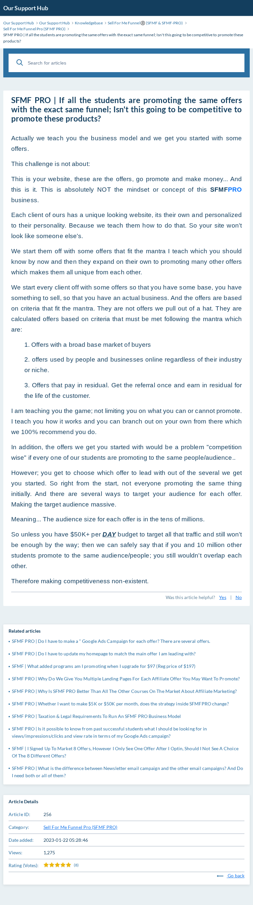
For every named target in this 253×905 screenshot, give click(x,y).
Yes (222, 597)
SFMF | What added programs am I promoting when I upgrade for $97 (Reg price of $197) (103, 666)
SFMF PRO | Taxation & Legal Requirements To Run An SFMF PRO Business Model (96, 716)
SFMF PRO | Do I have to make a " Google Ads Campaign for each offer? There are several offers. (111, 641)
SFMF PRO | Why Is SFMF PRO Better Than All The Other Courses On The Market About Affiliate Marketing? (124, 691)
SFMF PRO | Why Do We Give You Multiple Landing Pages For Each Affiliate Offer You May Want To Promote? (126, 678)
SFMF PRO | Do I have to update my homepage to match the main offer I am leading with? (104, 653)
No (239, 597)
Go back (235, 875)
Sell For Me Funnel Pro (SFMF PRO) (80, 827)
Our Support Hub (25, 8)
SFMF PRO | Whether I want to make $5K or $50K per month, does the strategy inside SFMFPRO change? (120, 703)
